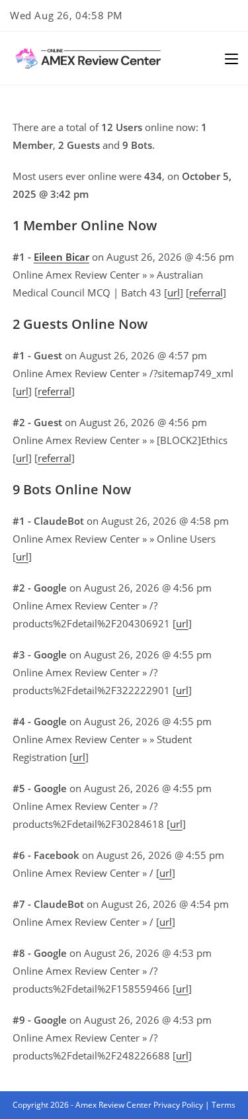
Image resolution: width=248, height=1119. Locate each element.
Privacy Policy (178, 1104)
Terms (223, 1104)
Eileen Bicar (61, 256)
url (173, 292)
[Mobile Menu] (231, 58)
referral (206, 292)
